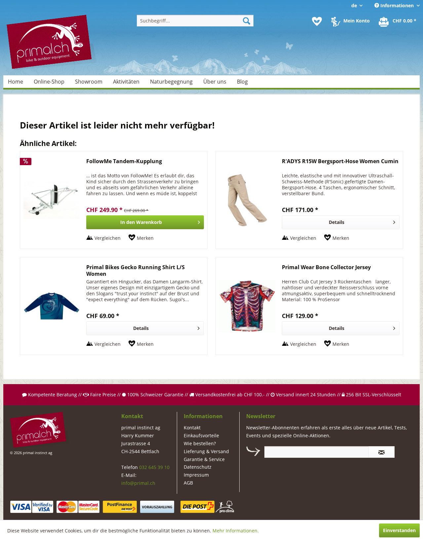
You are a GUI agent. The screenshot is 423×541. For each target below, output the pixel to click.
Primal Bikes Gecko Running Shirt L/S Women (135, 270)
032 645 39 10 (154, 467)
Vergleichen (108, 238)
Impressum (196, 475)
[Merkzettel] (317, 21)
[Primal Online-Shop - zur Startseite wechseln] (51, 43)
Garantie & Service (204, 459)
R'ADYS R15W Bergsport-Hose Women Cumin (340, 161)
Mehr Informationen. (235, 530)
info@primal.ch (138, 483)
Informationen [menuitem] (397, 5)
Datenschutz (198, 467)
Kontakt (192, 427)
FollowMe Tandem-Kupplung (124, 161)
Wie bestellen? (200, 443)
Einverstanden (399, 530)
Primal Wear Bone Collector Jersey (326, 267)
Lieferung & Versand (206, 451)
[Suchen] (246, 20)
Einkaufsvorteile (201, 435)
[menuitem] (195, 20)
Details (336, 222)
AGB (188, 483)
